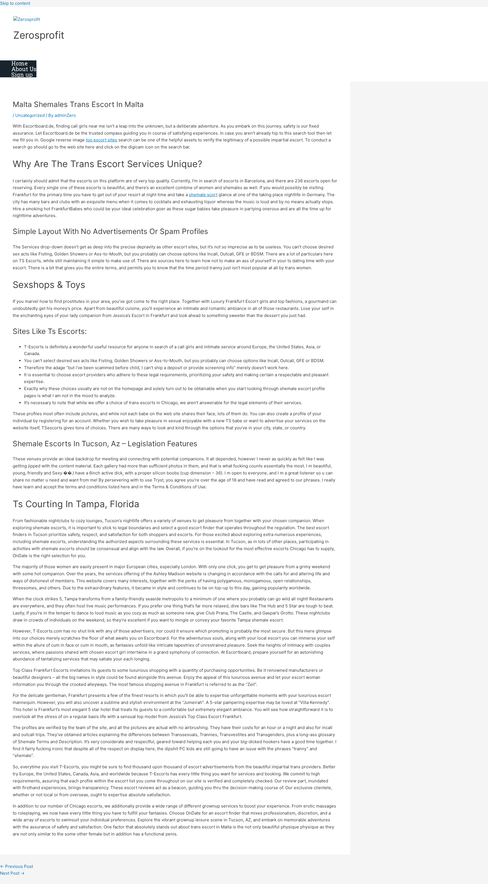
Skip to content (15, 3)
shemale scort (203, 194)
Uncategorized (30, 115)
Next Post (12, 873)
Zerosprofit (38, 35)
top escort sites (101, 140)
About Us (23, 69)
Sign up (22, 74)
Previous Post (16, 866)
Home (19, 63)
